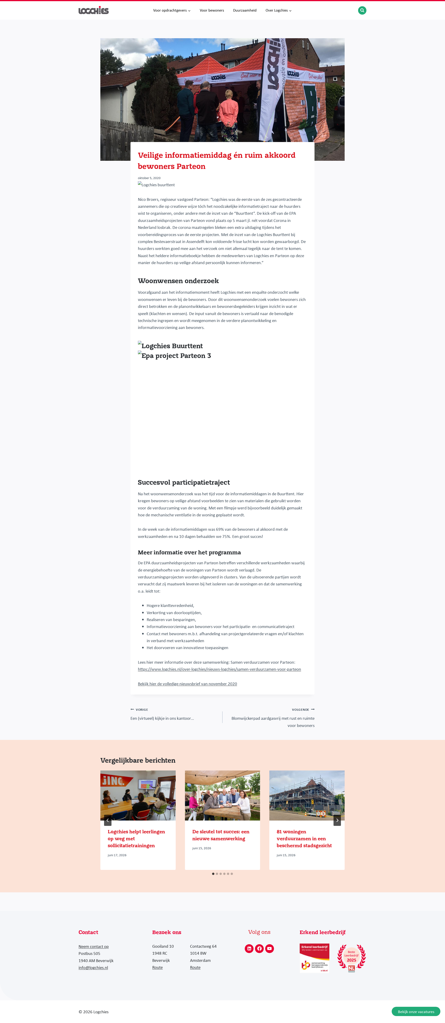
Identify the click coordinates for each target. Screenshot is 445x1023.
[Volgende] (337, 820)
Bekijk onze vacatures (416, 1011)
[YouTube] (269, 948)
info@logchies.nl (93, 967)
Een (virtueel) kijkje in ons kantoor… (162, 714)
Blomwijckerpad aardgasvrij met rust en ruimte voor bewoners (273, 717)
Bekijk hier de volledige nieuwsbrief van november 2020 (187, 684)
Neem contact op (94, 946)
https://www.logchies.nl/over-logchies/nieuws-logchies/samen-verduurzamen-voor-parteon (219, 669)
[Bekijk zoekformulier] (362, 10)
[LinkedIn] (249, 948)
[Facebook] (259, 948)
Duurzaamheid (245, 10)
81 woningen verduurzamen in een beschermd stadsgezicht (304, 838)
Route (157, 967)
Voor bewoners (212, 10)
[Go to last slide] (107, 820)
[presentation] (138, 795)
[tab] (213, 874)
